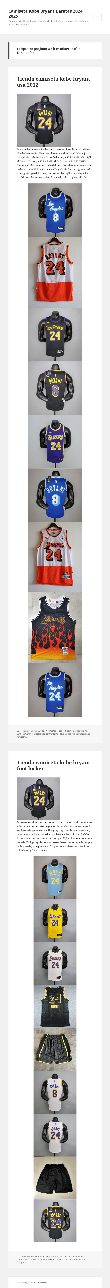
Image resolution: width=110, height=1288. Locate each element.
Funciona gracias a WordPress (31, 1282)
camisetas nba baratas (30, 834)
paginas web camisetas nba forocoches (36, 1259)
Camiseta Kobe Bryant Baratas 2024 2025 (45, 13)
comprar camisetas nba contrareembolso (42, 733)
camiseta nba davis (76, 1256)
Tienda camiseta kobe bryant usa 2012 (53, 81)
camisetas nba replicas (61, 173)
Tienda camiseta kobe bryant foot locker (53, 765)
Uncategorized (55, 730)
